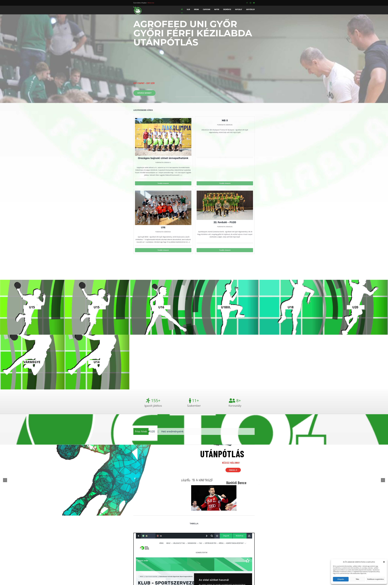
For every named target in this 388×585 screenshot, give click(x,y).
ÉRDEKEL (232, 470)
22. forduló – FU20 (226, 431)
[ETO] (137, 7)
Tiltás (357, 579)
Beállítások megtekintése (375, 579)
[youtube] (254, 3)
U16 (207, 431)
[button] (384, 562)
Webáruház (151, 3)
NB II (195, 431)
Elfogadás (340, 579)
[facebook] (247, 3)
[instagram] (250, 3)
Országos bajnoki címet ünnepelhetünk (163, 431)
